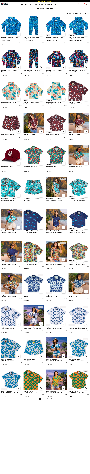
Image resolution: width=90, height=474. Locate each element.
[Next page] (50, 399)
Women (26, 4)
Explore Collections (45, 1)
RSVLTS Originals (48, 4)
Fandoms (41, 4)
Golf (55, 4)
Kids (36, 4)
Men (22, 4)
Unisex (31, 4)
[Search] (80, 4)
